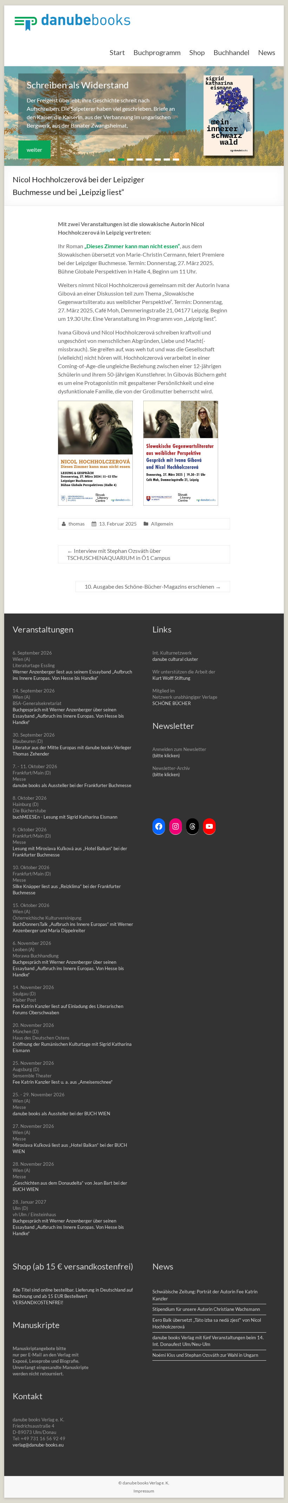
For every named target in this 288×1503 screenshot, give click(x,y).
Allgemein (162, 524)
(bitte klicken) (166, 755)
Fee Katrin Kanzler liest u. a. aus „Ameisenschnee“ (63, 1082)
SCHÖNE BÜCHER (171, 703)
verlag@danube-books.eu (38, 1445)
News (266, 52)
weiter (34, 149)
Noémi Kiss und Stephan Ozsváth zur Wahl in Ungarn (205, 1355)
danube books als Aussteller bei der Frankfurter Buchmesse (72, 785)
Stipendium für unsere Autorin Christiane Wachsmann (206, 1309)
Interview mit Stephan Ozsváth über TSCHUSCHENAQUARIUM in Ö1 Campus (118, 554)
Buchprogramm (157, 52)
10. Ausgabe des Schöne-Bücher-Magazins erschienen (153, 586)
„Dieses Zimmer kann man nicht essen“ (132, 246)
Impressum (143, 1491)
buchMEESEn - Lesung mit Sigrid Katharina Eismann (65, 817)
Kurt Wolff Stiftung (171, 678)
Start (117, 52)
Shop (197, 52)
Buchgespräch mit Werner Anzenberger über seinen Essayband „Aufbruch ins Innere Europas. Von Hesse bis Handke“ (68, 716)
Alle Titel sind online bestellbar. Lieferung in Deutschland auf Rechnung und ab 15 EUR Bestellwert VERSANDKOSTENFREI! (73, 1296)
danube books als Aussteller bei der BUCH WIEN (61, 1113)
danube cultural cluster (175, 659)
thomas (76, 524)
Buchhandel (231, 52)
